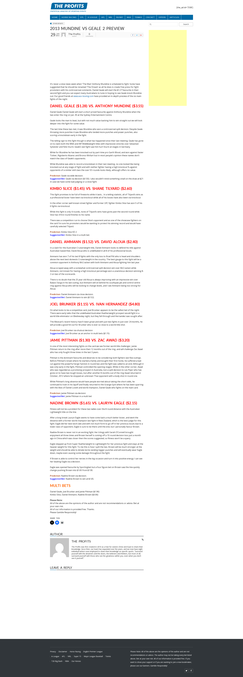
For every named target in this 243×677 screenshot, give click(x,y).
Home (55, 17)
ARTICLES (174, 17)
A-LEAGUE (92, 17)
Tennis (108, 656)
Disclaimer (62, 651)
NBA (67, 661)
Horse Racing (75, 651)
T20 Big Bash (56, 661)
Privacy (53, 651)
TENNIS (138, 17)
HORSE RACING (69, 17)
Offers (162, 17)
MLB (129, 17)
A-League (55, 656)
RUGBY (119, 17)
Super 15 (77, 656)
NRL (110, 17)
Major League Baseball (93, 656)
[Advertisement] (168, 68)
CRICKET (150, 17)
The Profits (74, 34)
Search (186, 24)
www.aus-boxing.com (83, 96)
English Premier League (93, 651)
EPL (82, 17)
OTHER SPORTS (58, 23)
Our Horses (76, 661)
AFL (103, 17)
